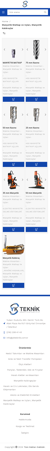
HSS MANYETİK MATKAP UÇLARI (11, 79)
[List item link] (25, 323)
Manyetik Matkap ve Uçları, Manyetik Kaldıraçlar (12, 90)
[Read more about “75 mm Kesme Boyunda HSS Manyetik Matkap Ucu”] (36, 99)
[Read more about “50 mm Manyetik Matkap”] (36, 229)
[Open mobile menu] (3, 12)
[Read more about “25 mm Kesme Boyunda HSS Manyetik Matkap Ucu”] (36, 164)
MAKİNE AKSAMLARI (14, 270)
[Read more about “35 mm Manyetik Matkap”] (13, 229)
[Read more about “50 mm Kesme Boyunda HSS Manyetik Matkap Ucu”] (13, 164)
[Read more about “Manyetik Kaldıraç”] (13, 285)
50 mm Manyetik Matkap (34, 194)
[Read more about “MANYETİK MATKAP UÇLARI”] (13, 99)
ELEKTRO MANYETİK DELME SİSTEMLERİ (13, 210)
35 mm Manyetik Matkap (11, 194)
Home (5, 21)
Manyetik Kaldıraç (11, 258)
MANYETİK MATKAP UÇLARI (12, 64)
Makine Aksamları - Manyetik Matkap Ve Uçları (12, 69)
